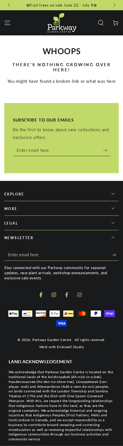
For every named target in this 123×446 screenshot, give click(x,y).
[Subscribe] (106, 150)
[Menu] (7, 23)
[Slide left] (9, 5)
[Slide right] (114, 5)
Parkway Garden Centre (52, 340)
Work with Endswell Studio (61, 347)
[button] (100, 23)
